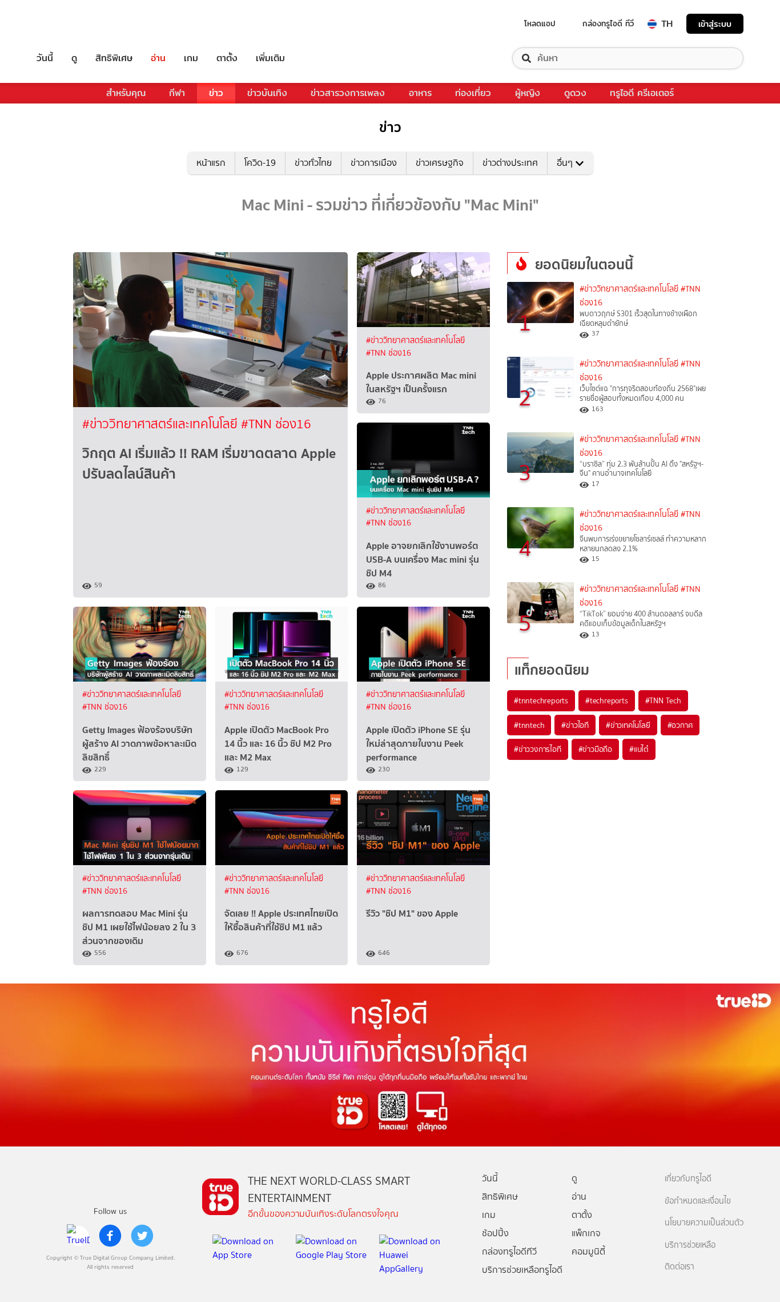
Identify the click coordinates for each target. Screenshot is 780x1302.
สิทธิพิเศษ (113, 58)
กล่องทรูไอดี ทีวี (608, 23)
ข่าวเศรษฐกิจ (440, 162)
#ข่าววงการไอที (537, 749)
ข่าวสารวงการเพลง (348, 93)
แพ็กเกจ (586, 1233)
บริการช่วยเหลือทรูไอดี (522, 1269)
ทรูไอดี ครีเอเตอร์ (642, 93)
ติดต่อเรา (679, 1267)
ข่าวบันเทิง (267, 93)
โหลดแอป (540, 23)
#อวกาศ (680, 725)
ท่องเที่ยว (473, 93)
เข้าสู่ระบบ (714, 23)
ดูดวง (575, 93)
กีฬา (177, 93)
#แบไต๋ (639, 749)
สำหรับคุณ (126, 93)
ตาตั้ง (227, 58)
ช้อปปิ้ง (495, 1233)
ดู (74, 58)
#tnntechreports (541, 700)
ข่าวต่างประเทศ (510, 162)
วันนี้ (45, 58)
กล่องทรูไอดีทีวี (509, 1251)
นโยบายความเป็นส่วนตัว (704, 1223)
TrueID (71, 24)
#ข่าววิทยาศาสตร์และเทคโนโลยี (161, 424)
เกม (191, 58)
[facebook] (110, 1235)
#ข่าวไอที (575, 725)
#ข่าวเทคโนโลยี (628, 725)
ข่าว (216, 93)
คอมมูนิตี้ (588, 1251)
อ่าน (158, 58)
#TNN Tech (663, 700)
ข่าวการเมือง (374, 162)
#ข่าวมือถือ (595, 749)
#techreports (606, 700)
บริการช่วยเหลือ (690, 1245)
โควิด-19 (260, 162)
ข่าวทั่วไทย (313, 162)
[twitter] (142, 1235)
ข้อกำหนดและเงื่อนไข (698, 1201)
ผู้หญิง (527, 93)
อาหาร (420, 93)
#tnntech (529, 725)
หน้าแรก (211, 162)
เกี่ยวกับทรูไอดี (688, 1179)
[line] (78, 1235)
